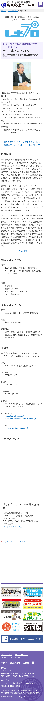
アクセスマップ (31, 145)
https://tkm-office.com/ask (15, 428)
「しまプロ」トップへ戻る (14, 542)
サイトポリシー (21, 655)
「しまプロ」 (13, 11)
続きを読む (23, 251)
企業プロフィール (30, 142)
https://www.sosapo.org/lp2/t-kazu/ (19, 419)
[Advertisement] (22, 563)
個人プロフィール (11, 142)
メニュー (40, 5)
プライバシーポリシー (10, 658)
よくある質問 (6, 655)
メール (17, 145)
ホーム (3, 11)
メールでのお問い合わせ (13, 527)
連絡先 (7, 145)
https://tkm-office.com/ (14, 416)
